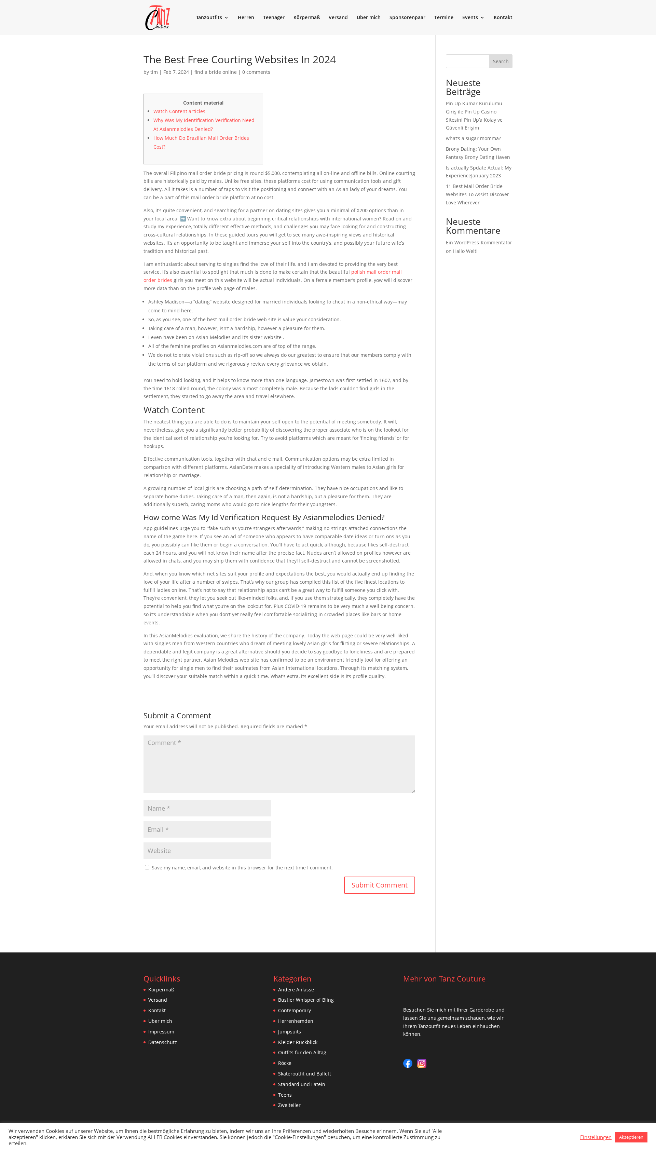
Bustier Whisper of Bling (306, 1000)
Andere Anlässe (296, 989)
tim (154, 72)
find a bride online (215, 72)
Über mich (369, 18)
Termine (443, 18)
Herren (246, 18)
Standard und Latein (301, 1084)
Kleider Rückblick (297, 1042)
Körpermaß (306, 18)
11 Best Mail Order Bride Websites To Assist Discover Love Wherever (477, 194)
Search (501, 61)
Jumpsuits (289, 1031)
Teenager (274, 18)
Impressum (161, 1031)
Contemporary (294, 1010)
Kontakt (503, 18)
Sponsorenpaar (407, 18)
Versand (338, 18)
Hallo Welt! (465, 251)
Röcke (284, 1063)
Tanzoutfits (209, 18)
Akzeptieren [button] (631, 1137)
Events (470, 18)
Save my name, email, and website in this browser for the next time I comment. (242, 867)
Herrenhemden (295, 1021)
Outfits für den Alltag (302, 1052)
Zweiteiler (289, 1105)
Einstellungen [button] (596, 1137)
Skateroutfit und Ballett (304, 1073)
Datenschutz (162, 1042)
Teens (285, 1095)
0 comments (256, 72)
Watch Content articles (179, 111)
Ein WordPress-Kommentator (479, 242)
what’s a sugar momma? (473, 138)
